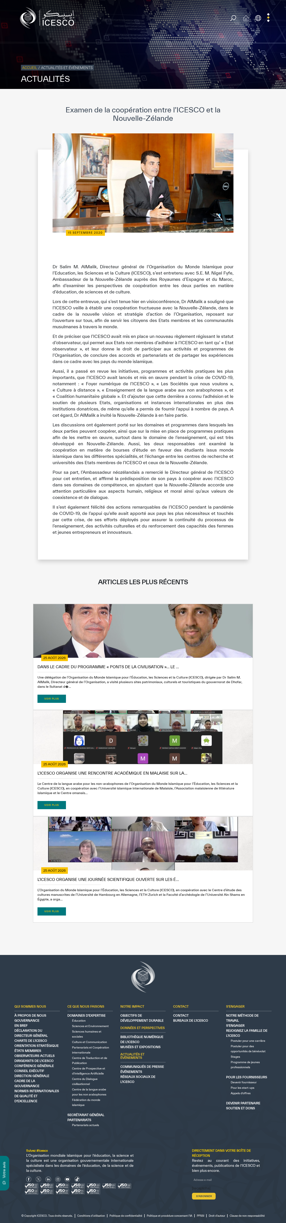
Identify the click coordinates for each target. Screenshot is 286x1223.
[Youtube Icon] (67, 1179)
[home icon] (246, 18)
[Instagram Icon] (58, 1179)
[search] (233, 18)
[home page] (49, 18)
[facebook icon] (28, 1179)
